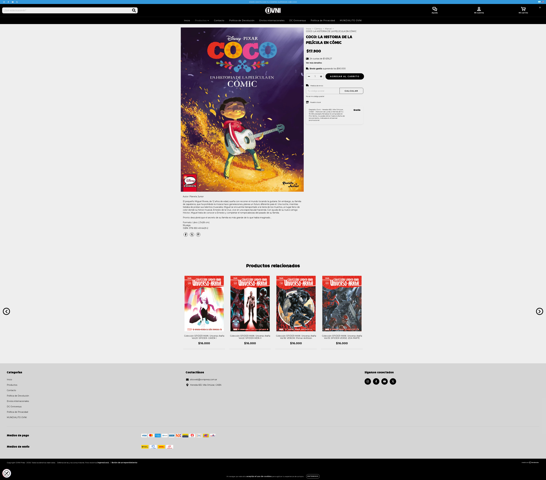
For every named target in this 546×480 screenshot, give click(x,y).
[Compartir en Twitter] (192, 235)
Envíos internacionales (272, 20)
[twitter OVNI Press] (17, 2)
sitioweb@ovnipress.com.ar (203, 379)
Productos (201, 20)
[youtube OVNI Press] (13, 2)
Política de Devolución (242, 20)
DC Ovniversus (297, 20)
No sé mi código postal (315, 96)
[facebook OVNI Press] (8, 2)
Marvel (328, 28)
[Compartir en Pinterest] (198, 235)
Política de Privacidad (323, 20)
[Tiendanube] (530, 463)
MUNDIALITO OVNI (351, 20)
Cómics (318, 28)
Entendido (312, 476)
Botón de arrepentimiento (124, 463)
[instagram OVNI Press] (4, 2)
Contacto (219, 20)
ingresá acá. (103, 463)
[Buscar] (134, 10)
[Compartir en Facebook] (186, 235)
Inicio (187, 20)
